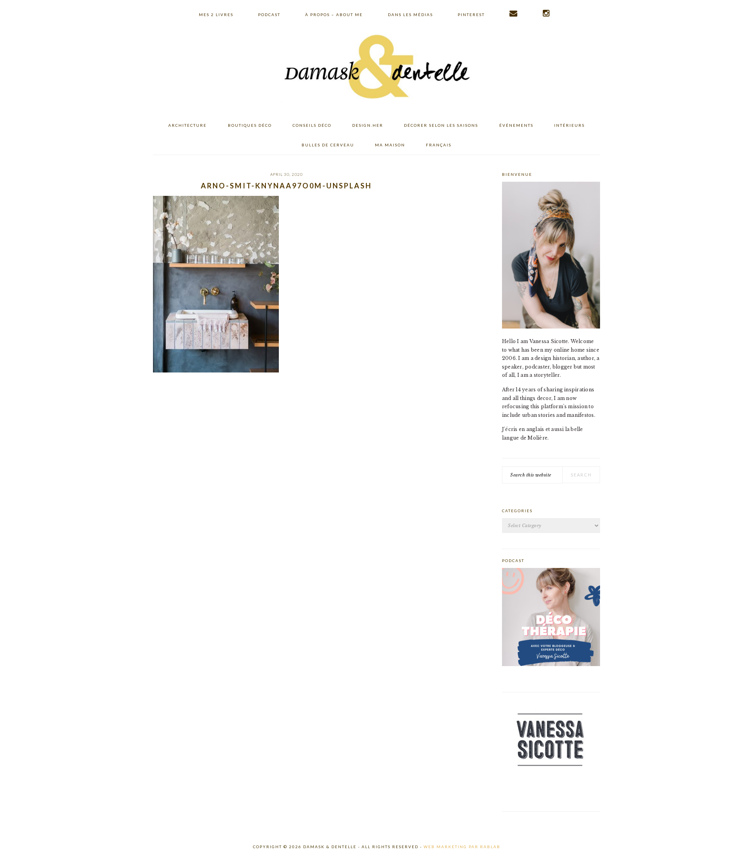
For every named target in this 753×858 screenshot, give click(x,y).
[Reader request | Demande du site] (514, 13)
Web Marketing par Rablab (462, 846)
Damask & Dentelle (376, 68)
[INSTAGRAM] (546, 13)
